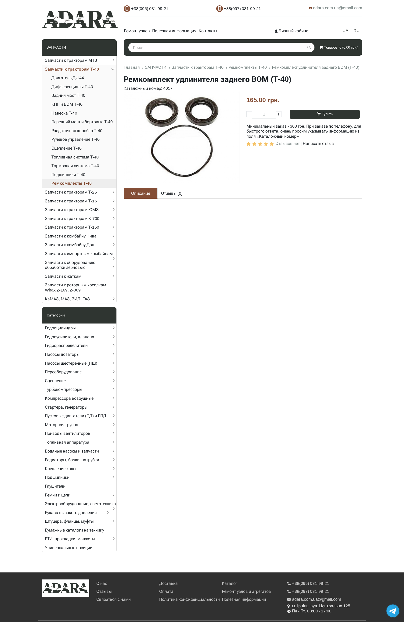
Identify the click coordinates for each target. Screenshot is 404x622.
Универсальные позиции (68, 547)
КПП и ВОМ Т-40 (67, 104)
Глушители (55, 486)
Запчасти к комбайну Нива (71, 236)
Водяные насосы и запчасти (72, 451)
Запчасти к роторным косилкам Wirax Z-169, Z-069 (75, 287)
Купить (327, 114)
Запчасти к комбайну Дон (69, 244)
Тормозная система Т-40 (75, 165)
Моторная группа (61, 424)
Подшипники (57, 477)
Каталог (229, 583)
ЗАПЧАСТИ (155, 67)
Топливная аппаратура (67, 442)
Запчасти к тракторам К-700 (72, 218)
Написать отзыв (318, 143)
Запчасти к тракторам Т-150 (72, 227)
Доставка (168, 583)
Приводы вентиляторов (67, 433)
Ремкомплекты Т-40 (71, 183)
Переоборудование (63, 371)
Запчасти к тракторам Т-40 (72, 69)
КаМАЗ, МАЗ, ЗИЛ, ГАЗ (67, 298)
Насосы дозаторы (62, 354)
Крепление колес (61, 468)
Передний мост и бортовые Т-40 (82, 121)
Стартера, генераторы (66, 407)
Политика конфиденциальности (189, 599)
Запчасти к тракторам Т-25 (71, 192)
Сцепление (55, 380)
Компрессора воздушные (69, 398)
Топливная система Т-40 (75, 157)
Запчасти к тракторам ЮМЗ (72, 209)
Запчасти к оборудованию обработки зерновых (70, 265)
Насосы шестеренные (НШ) (71, 363)
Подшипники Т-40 (68, 174)
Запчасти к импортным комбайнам (79, 253)
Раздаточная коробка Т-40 (76, 130)
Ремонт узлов (137, 30)
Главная (132, 67)
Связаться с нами (113, 599)
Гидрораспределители (66, 345)
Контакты (208, 30)
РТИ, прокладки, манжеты (70, 538)
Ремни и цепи (57, 495)
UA (345, 30)
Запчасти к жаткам (63, 276)
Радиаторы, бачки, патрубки (72, 459)
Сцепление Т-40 (66, 148)
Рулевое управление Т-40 (75, 139)
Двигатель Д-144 (67, 77)
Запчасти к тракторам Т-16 (71, 200)
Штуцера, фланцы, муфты (69, 521)
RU (357, 30)
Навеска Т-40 (64, 113)
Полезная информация (174, 30)
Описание (140, 193)
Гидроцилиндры (60, 327)
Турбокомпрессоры (63, 389)
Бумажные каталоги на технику (74, 530)
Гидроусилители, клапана (69, 336)
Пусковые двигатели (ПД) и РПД (75, 415)
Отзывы (104, 591)
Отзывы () (172, 193)
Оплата (166, 591)
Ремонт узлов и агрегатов (246, 591)
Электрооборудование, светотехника (80, 503)
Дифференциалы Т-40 (72, 86)
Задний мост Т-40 (68, 95)
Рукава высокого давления (71, 512)
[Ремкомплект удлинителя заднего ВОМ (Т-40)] (181, 137)
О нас (101, 583)
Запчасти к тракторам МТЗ (71, 60)
